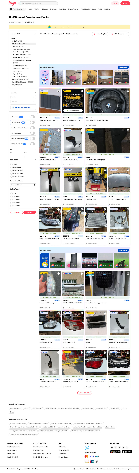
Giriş (115, 3)
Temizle (16, 212)
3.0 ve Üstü (16, 196)
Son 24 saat (17, 167)
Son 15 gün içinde (18, 176)
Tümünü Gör (123, 67)
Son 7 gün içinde (18, 173)
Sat (126, 3)
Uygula (29, 212)
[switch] (32, 116)
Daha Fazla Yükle (84, 393)
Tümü (15, 164)
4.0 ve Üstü (16, 203)
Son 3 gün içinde (18, 170)
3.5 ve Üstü (16, 200)
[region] (84, 77)
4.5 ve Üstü (16, 206)
